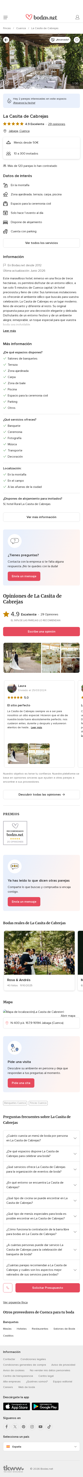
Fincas (7, 28)
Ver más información (41, 517)
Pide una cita (21, 1083)
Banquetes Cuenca (15, 1103)
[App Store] (16, 1409)
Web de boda (26, 1387)
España (16, 1446)
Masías (7, 1328)
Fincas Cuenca (38, 1103)
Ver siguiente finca (15, 1302)
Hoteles (22, 1328)
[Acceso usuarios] (77, 17)
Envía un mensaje (24, 576)
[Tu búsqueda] (6, 40)
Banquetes (11, 1322)
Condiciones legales (33, 1359)
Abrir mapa (68, 1016)
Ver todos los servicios (41, 243)
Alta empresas (12, 1381)
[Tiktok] (49, 1426)
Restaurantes (40, 1328)
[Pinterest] (23, 1426)
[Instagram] (32, 1426)
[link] (39, 961)
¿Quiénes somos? (37, 1381)
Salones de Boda (64, 1328)
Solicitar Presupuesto (47, 1288)
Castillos (8, 1335)
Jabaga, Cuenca (19, 131)
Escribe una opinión (41, 631)
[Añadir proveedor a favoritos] (77, 40)
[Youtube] (40, 1426)
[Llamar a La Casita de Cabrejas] (7, 1287)
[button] (41, 557)
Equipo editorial (62, 1381)
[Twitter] (15, 1426)
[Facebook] (6, 1426)
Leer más (9, 331)
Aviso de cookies (14, 1370)
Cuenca (21, 28)
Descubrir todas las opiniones (40, 794)
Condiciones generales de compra (24, 1364)
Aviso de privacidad (63, 1364)
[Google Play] (45, 1409)
